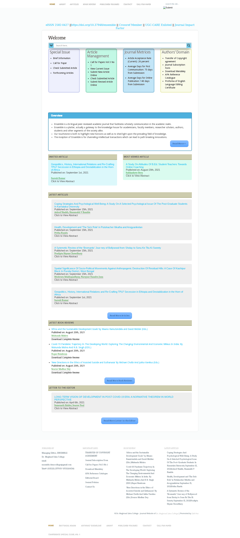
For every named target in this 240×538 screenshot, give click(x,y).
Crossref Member (131, 24)
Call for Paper (143, 4)
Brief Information (61, 58)
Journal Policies (92, 482)
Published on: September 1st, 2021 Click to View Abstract (82, 174)
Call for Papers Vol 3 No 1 (96, 464)
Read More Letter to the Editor (120, 421)
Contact (127, 4)
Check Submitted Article (65, 68)
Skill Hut (195, 513)
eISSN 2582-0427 (57, 24)
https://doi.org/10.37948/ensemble (93, 24)
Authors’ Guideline (91, 525)
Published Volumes (109, 4)
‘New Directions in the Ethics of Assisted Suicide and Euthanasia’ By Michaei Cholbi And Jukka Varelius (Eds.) (105, 362)
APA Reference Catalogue (96, 473)
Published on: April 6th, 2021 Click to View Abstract (113, 404)
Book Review (89, 4)
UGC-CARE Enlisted (158, 24)
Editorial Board (91, 477)
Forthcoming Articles (63, 73)
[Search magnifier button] (188, 45)
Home (52, 4)
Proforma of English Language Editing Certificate (175, 84)
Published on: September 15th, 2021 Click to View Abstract (120, 211)
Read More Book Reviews (119, 381)
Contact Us (90, 486)
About (62, 4)
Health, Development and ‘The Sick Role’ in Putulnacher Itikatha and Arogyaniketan (98, 227)
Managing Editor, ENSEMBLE (54, 452)
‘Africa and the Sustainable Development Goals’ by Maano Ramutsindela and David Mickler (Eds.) (99, 329)
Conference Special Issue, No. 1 (64, 534)
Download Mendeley (175, 71)
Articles (74, 4)
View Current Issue (99, 68)
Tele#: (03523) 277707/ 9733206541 (58, 468)
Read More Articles (119, 316)
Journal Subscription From (96, 460)
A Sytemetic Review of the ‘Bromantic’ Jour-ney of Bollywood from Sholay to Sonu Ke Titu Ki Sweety (107, 247)
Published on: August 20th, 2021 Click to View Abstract (156, 171)
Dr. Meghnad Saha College (53, 456)
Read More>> (179, 144)
